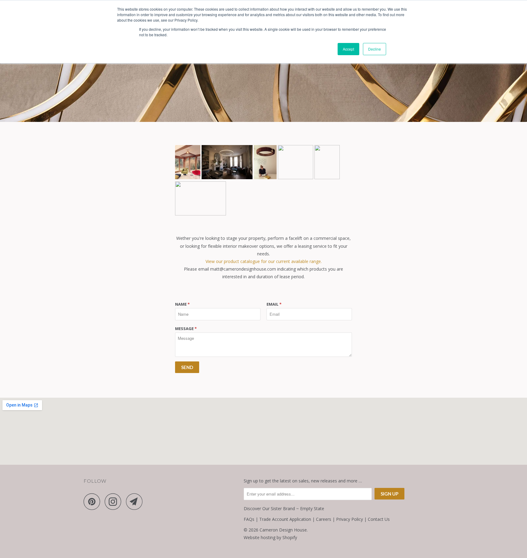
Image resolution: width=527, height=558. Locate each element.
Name (182, 304)
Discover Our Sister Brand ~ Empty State (284, 508)
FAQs (249, 519)
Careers (323, 519)
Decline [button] (374, 49)
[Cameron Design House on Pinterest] (93, 501)
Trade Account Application (285, 519)
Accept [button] (348, 49)
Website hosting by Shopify (270, 537)
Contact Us (379, 519)
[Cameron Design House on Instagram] (115, 501)
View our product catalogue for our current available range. (264, 261)
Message (186, 328)
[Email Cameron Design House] (136, 501)
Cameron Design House (283, 530)
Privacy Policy (349, 519)
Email (274, 304)
